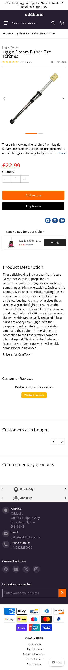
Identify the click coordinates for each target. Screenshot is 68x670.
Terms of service (34, 659)
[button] (6, 23)
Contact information (34, 654)
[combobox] (33, 23)
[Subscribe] (62, 593)
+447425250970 (21, 548)
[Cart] (62, 23)
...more (61, 153)
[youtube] (16, 569)
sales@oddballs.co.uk (25, 537)
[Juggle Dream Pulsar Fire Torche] (31, 133)
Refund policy (34, 664)
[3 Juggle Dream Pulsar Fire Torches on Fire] (40, 133)
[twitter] (26, 569)
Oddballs (38, 637)
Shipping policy (34, 649)
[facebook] (5, 569)
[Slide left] (4, 98)
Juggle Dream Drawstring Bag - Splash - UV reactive (30, 240)
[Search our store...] (53, 23)
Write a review (34, 395)
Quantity (8, 172)
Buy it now (33, 206)
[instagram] (36, 569)
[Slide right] (64, 98)
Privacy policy (34, 644)
